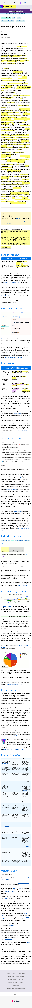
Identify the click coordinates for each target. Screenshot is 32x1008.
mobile (15, 46)
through (3, 87)
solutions (15, 75)
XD (10, 141)
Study (5, 43)
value (14, 88)
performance (19, 114)
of (18, 43)
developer (26, 115)
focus (28, 93)
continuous (19, 157)
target (24, 82)
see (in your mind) (11, 102)
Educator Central (7, 606)
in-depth (12, 53)
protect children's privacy (14, 735)
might (14, 122)
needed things (26, 114)
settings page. (19, 218)
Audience (14, 70)
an (13, 50)
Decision (8, 107)
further (23, 166)
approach (16, 191)
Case (2, 43)
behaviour (3, 82)
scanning (26, 181)
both (2, 51)
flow (22, 102)
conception (22, 50)
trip (21, 98)
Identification (20, 70)
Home (8, 973)
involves (10, 72)
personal (13, 48)
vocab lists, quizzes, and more (11, 220)
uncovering (19, 186)
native (2, 125)
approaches (26, 164)
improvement (4, 75)
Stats (14, 17)
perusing (14, 378)
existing (11, 75)
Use (6, 199)
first (4, 72)
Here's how (19, 477)
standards (13, 149)
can (13, 78)
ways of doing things (12, 61)
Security (10, 172)
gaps (13, 82)
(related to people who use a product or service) (13, 80)
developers (24, 51)
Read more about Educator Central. (13, 684)
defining (19, 97)
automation (11, 199)
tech (10, 109)
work (13, 196)
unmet (16, 73)
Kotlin (18, 124)
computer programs (22, 46)
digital (5, 46)
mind (12, 100)
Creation (13, 92)
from (18, 50)
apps (12, 119)
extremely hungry (22, 261)
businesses (4, 53)
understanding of (22, 78)
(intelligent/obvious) (20, 134)
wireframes (22, 132)
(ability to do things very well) (8, 117)
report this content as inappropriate (8, 208)
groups (3, 95)
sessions (20, 146)
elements (17, 166)
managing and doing (18, 72)
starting (21, 191)
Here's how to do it (22, 585)
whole (13, 198)
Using (19, 75)
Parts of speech (20, 20)
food (22, 264)
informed (11, 129)
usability (12, 146)
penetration (6, 183)
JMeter (7, 179)
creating (17, 132)
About (13, 973)
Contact (28, 942)
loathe (17, 376)
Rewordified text (6, 17)
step (7, 72)
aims (18, 53)
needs (19, 73)
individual (8, 193)
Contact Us (21, 982)
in (8, 75)
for (20, 51)
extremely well (24, 265)
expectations (25, 139)
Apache (3, 179)
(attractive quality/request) (22, 137)
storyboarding (4, 100)
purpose (3, 98)
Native (21, 120)
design (3, 104)
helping (3, 102)
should (5, 129)
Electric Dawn (8, 939)
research (7, 73)
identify (13, 73)
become (3, 48)
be (16, 122)
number (13, 130)
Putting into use (11, 161)
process (3, 50)
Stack (9, 105)
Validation (6, 92)
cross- (19, 117)
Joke (18, 201)
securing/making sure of (7, 169)
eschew (24, 376)
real (8, 186)
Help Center (11, 976)
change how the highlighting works (11, 282)
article (15, 53)
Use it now (11, 925)
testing (9, 95)
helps (13, 186)
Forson (4, 34)
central (7, 48)
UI (9, 157)
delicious (18, 264)
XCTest (3, 203)
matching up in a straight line (10, 139)
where (11, 46)
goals (26, 130)
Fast (13, 124)
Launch (15, 43)
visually (5, 171)
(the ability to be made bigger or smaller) (11, 115)
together (16, 196)
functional (27, 169)
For (17, 117)
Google (27, 75)
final (16, 169)
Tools (23, 98)
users (15, 90)
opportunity (16, 51)
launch (28, 50)
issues (2, 188)
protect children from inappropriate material (13, 749)
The (11, 127)
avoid (22, 371)
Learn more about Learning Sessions (13, 357)
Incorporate (27, 142)
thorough (25, 72)
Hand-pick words (18, 11)
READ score (7, 826)
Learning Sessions (15, 636)
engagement (4, 151)
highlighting (15, 58)
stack (13, 109)
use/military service (11, 63)
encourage (14, 162)
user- (16, 164)
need (6, 93)
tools (22, 75)
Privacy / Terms (12, 979)
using (17, 178)
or (22, 73)
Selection (13, 105)
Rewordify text (5, 247)
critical (20, 58)
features (13, 98)
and (16, 48)
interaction (27, 102)
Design (13, 152)
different (9, 166)
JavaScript (23, 201)
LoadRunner (26, 178)
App (11, 26)
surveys (7, 77)
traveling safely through (14, 56)
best (22, 112)
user (19, 98)
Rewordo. (6, 898)
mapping (15, 100)
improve (20, 149)
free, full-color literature (10, 891)
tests (28, 191)
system (27, 196)
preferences (18, 85)
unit (26, 191)
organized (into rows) (21, 266)
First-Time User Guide (23, 883)
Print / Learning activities (8, 20)
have (28, 46)
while (11, 124)
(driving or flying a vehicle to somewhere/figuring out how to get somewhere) (15, 136)
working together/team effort (17, 142)
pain (25, 85)
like (25, 75)
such (26, 98)
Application (26, 43)
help (15, 87)
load (14, 178)
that (18, 61)
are (20, 124)
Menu (29, 7)
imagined (8, 98)
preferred (24, 124)
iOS (5, 125)
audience (3, 83)
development (4, 58)
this (23, 100)
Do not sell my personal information (16, 988)
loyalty (3, 134)
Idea (11, 43)
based (13, 157)
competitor (14, 77)
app (15, 50)
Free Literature (20, 976)
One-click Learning (12, 982)
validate (16, 93)
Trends (3, 77)
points (27, 85)
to (13, 43)
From (9, 43)
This (8, 53)
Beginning (6, 68)
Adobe (8, 141)
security (20, 183)
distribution (22, 130)
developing (10, 50)
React (18, 120)
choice (14, 127)
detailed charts (17, 413)
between (18, 127)
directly (6, 90)
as (28, 98)
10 (12, 11)
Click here (19, 934)
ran (18, 164)
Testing (17, 154)
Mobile (5, 26)
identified (11, 93)
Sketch (13, 141)
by (2, 31)
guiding (7, 188)
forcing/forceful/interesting (14, 171)
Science (8, 37)
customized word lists (11, 489)
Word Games (21, 979)
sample (6, 134)
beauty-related (11, 137)
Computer (3, 37)
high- (28, 132)
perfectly (21, 196)
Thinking (7, 162)
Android (11, 125)
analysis (20, 77)
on (6, 109)
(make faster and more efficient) (18, 203)
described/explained (6, 55)
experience (19, 167)
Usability (17, 172)
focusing (12, 134)
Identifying (18, 82)
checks (13, 174)
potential (12, 90)
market (3, 73)
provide (23, 53)
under (11, 178)
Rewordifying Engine (6, 295)
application (20, 26)
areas (24, 73)
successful (4, 63)
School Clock (16, 985)
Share (18, 17)
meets (4, 149)
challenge (7, 51)
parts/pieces (13, 193)
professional (20, 48)
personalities (8, 87)
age (8, 46)
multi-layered (10, 191)
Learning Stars (6, 417)
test (8, 199)
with (10, 114)
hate (17, 371)
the (3, 46)
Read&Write (25, 3)
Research (7, 70)
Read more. (26, 771)
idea (21, 93)
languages (14, 110)
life (24, 48)
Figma (19, 141)
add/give (22, 61)
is (30, 50)
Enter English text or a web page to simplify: (11, 229)
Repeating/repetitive (6, 152)
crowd (17, 262)
